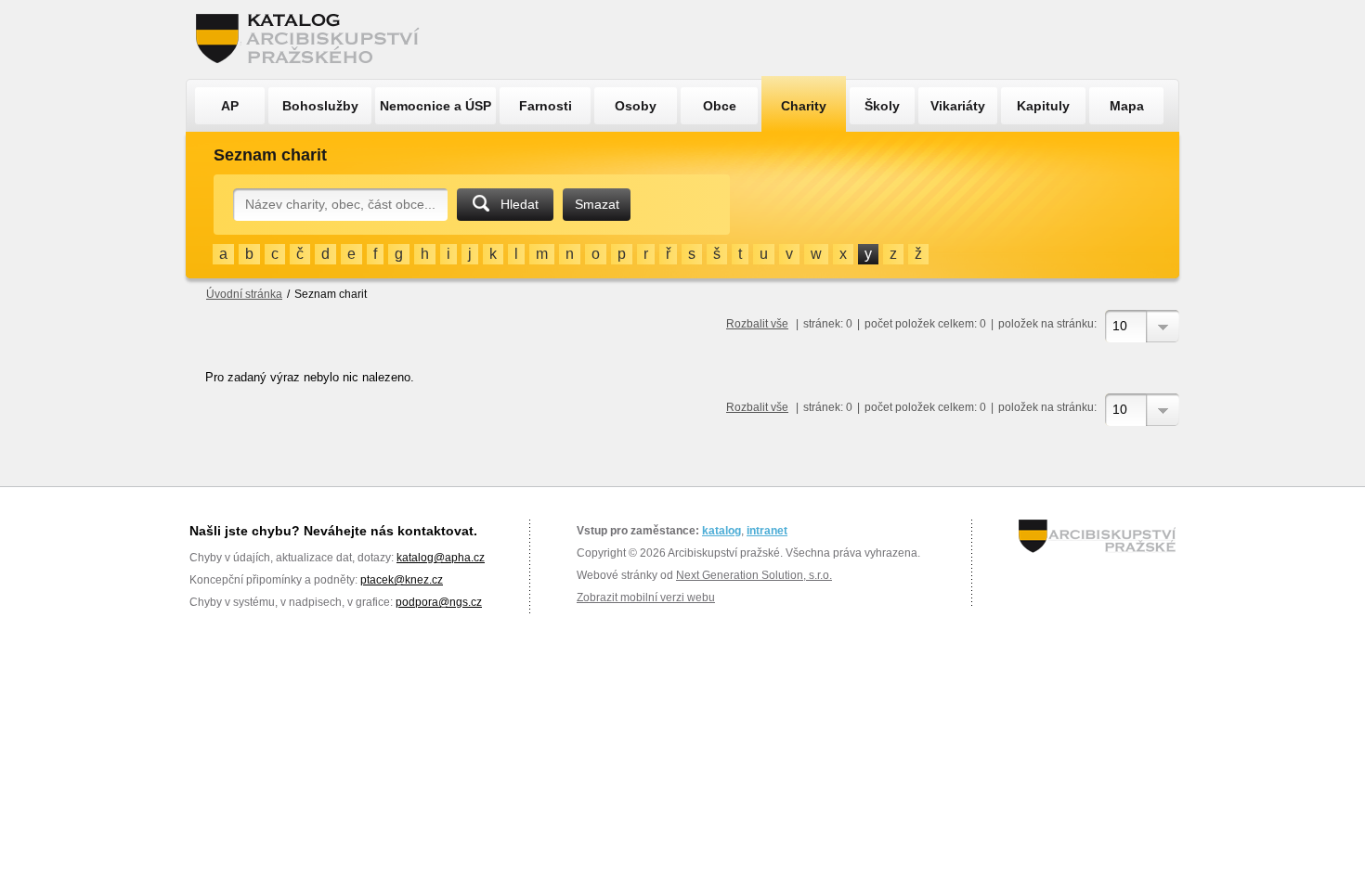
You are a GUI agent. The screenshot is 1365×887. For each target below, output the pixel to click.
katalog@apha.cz (440, 557)
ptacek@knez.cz (401, 579)
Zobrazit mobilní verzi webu (646, 597)
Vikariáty (957, 105)
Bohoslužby (320, 105)
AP (230, 105)
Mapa (1127, 105)
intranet (767, 530)
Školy (882, 105)
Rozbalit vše (757, 323)
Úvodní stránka (244, 294)
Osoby (635, 105)
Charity (803, 105)
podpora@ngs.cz (439, 602)
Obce (719, 105)
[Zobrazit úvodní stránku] (313, 39)
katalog (721, 530)
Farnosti (545, 105)
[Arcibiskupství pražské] (1097, 536)
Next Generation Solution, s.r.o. (754, 575)
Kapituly (1043, 105)
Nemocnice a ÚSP (435, 105)
